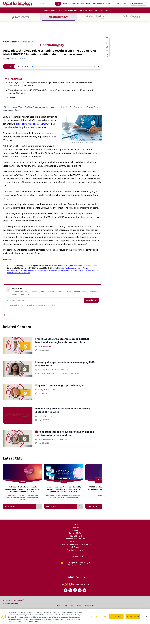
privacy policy (50, 305)
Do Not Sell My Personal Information (75, 544)
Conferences (97, 4)
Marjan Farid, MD (45, 416)
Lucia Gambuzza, (44, 439)
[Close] (146, 616)
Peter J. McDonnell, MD (47, 389)
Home (58, 606)
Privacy (75, 530)
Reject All (116, 616)
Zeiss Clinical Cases (101, 10)
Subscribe (90, 300)
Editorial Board (75, 536)
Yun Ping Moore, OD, (46, 370)
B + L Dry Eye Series (80, 10)
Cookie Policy (34, 621)
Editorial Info (75, 533)
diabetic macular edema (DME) (31, 123)
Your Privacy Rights (75, 550)
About (75, 524)
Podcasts (84, 4)
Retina (91, 10)
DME (5, 315)
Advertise (75, 527)
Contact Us (75, 541)
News (79, 606)
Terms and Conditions (75, 538)
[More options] (98, 66)
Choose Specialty (50, 10)
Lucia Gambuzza (44, 346)
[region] (75, 616)
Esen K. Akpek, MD (59, 439)
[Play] (18, 66)
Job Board (75, 547)
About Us (69, 606)
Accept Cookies (133, 616)
